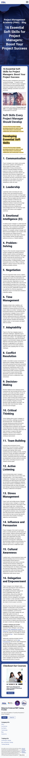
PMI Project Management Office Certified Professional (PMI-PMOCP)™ (14, 688)
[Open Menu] (27, 2)
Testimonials (4, 730)
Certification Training (6, 740)
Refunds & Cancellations (24, 752)
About (2, 724)
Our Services (4, 726)
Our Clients (3, 728)
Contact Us (4, 734)
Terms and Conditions (23, 749)
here (11, 634)
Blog (2, 732)
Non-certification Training (7, 742)
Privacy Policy (24, 750)
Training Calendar (5, 744)
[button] (3, 681)
